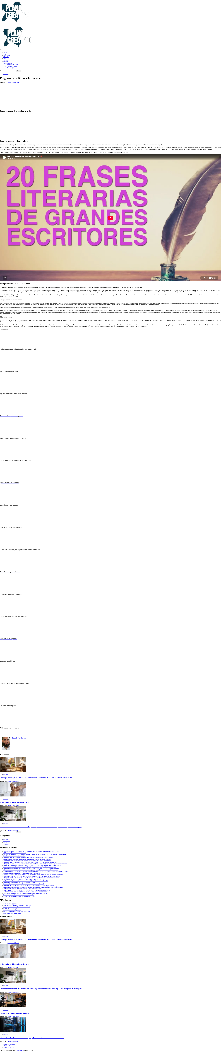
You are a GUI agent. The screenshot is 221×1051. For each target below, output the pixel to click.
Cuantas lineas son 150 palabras (12, 910)
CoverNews (20, 1050)
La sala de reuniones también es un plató (14, 856)
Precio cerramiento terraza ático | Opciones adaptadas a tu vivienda (21, 873)
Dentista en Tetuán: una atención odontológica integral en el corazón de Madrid (25, 893)
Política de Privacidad (9, 1044)
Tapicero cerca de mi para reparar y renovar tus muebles (18, 895)
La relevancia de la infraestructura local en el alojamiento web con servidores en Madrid (27, 859)
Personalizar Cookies (12, 64)
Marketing (6, 57)
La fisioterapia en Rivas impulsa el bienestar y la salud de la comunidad (22, 888)
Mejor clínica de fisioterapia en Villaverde (14, 802)
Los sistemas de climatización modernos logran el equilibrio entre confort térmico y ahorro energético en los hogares (40, 827)
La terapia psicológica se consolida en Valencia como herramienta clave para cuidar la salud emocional (36, 778)
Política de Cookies (12, 66)
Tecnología (6, 58)
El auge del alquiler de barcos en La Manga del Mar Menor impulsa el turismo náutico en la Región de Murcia (33, 887)
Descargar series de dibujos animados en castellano (17, 905)
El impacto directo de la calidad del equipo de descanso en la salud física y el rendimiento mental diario (31, 877)
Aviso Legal (10, 68)
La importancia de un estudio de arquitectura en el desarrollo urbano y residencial (25, 881)
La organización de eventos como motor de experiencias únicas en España (23, 879)
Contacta (5, 61)
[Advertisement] (110, 96)
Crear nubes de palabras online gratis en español (16, 911)
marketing (6, 842)
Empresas (6, 54)
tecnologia (6, 844)
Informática (6, 55)
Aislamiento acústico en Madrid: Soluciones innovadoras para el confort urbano (25, 891)
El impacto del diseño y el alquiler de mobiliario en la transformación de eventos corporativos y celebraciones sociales (35, 863)
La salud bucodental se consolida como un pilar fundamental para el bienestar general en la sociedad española (33, 874)
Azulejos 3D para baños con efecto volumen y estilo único (19, 896)
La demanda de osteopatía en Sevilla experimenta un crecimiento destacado (23, 884)
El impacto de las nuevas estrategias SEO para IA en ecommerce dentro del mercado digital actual (30, 862)
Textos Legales (7, 63)
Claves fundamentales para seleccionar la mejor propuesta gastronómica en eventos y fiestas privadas (30, 870)
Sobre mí (5, 60)
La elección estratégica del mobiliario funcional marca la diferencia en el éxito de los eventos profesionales (32, 876)
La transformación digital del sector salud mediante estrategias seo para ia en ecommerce (27, 860)
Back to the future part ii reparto (12, 913)
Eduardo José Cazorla (13, 82)
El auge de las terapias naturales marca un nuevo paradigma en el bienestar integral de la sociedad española (32, 865)
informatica (6, 841)
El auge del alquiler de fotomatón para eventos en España (19, 882)
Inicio (5, 52)
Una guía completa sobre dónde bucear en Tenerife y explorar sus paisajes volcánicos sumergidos (29, 867)
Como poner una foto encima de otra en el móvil (16, 907)
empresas (5, 74)
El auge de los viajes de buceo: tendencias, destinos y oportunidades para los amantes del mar (28, 885)
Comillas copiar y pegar (9, 903)
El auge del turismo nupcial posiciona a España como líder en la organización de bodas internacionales (31, 868)
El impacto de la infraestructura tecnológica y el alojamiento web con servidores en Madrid (28, 857)
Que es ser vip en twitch (10, 908)
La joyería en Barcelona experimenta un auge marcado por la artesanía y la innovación (26, 890)
